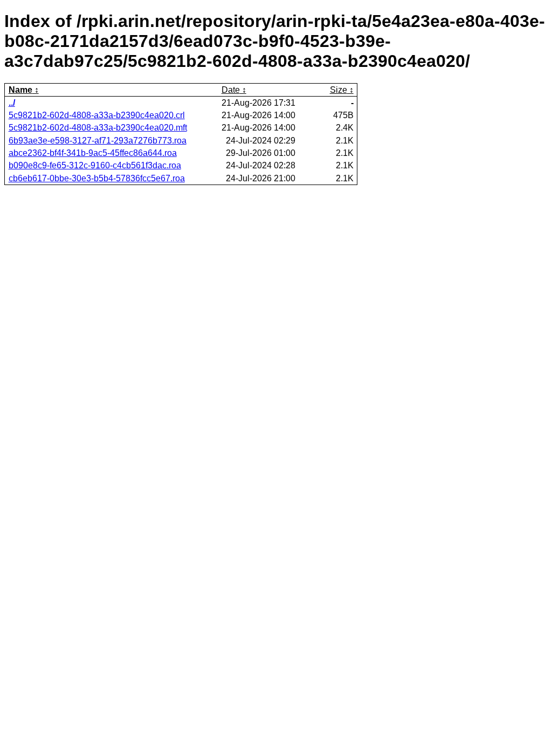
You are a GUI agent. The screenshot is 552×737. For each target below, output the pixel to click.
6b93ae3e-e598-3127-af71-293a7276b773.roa (98, 140)
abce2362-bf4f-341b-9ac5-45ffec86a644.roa (93, 153)
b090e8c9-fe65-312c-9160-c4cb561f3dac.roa (95, 165)
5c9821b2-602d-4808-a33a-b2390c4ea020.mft (98, 127)
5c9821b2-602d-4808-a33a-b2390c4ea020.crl (97, 115)
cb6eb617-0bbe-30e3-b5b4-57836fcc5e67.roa (97, 178)
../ (12, 102)
